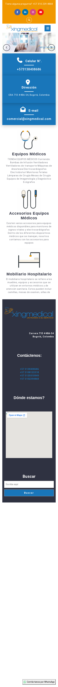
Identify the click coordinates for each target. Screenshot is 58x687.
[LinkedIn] (25, 12)
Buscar (29, 476)
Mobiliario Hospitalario (29, 274)
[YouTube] (41, 12)
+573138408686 (29, 69)
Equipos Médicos (29, 154)
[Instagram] (33, 12)
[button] (6, 47)
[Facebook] (17, 12)
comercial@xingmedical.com (29, 119)
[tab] (47, 28)
